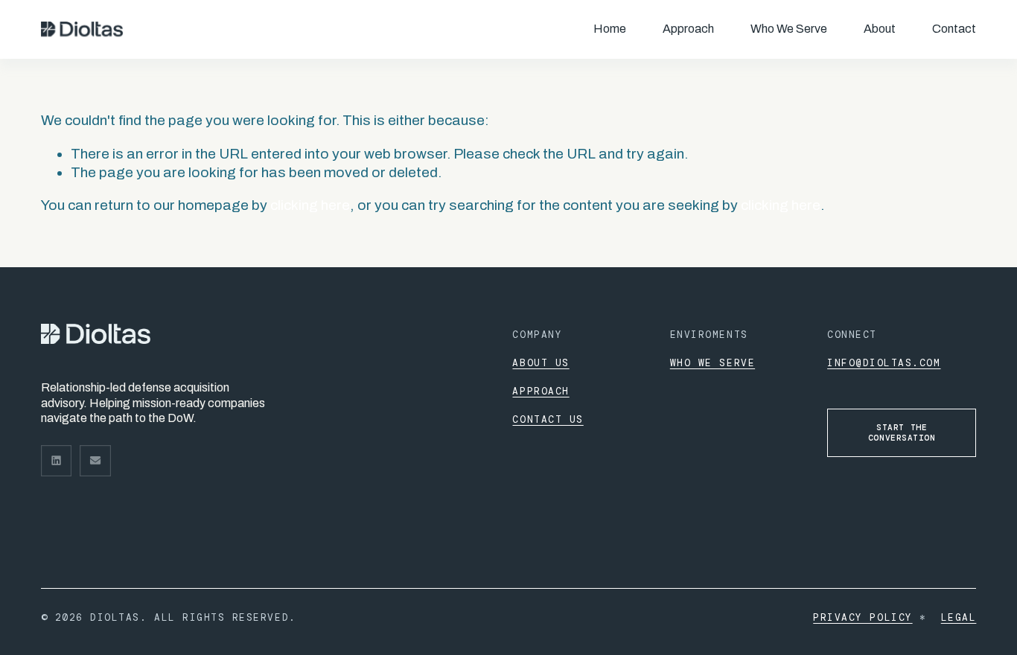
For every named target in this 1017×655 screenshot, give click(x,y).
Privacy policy (862, 617)
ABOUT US (540, 363)
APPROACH (540, 391)
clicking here (310, 205)
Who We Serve (788, 28)
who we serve (712, 363)
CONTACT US (547, 419)
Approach (688, 28)
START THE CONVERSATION (902, 432)
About (880, 28)
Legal (959, 617)
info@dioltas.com (883, 363)
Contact (954, 28)
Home (609, 28)
